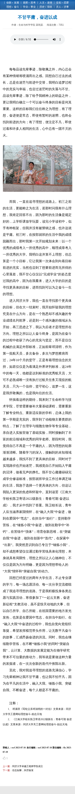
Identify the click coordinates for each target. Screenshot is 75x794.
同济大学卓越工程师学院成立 (27, 766)
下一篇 (6, 770)
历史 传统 (46, 6)
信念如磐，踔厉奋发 (22, 770)
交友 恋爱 (62, 2)
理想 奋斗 (12, 6)
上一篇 (6, 766)
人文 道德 (46, 2)
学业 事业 (29, 6)
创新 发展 (12, 2)
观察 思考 (29, 2)
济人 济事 (62, 6)
